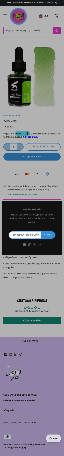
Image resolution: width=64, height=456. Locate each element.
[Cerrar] (57, 206)
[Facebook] (24, 245)
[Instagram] (29, 245)
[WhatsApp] (34, 245)
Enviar (48, 235)
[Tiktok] (39, 245)
